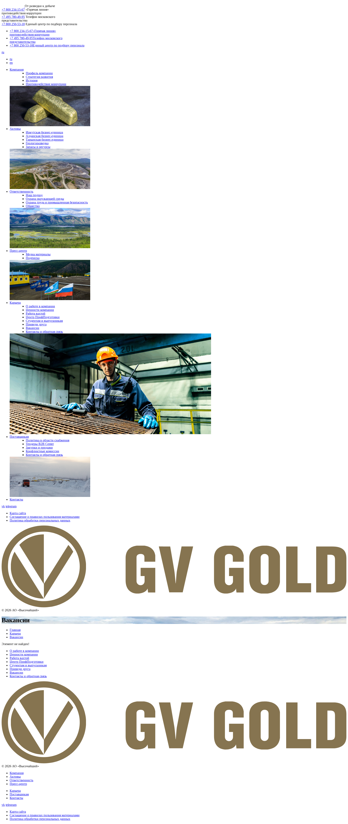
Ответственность (21, 191)
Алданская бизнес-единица (44, 136)
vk (3, 506)
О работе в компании (40, 306)
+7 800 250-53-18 (13, 24)
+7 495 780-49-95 (13, 17)
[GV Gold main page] (13, 6)
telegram (11, 506)
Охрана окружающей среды (45, 198)
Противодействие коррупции (46, 84)
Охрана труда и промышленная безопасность (57, 202)
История (31, 80)
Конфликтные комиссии (42, 451)
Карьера (15, 302)
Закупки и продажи (39, 447)
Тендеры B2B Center (40, 444)
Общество (33, 206)
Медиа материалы (38, 254)
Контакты (16, 499)
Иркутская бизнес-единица (44, 132)
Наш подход (34, 195)
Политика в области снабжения (47, 440)
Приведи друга (36, 324)
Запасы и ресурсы (38, 147)
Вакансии (32, 328)
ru (3, 52)
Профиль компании (39, 73)
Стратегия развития (39, 76)
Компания (17, 69)
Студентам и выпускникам (44, 320)
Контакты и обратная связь (44, 331)
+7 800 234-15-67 (13, 9)
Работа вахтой (35, 313)
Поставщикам (19, 436)
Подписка (32, 258)
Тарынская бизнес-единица (44, 139)
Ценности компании (40, 310)
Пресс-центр (18, 250)
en (11, 62)
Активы (15, 128)
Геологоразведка (37, 143)
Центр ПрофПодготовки (43, 317)
